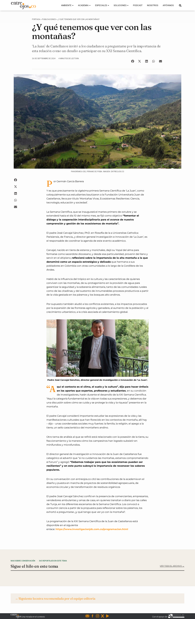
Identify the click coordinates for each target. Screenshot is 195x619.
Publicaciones (49, 19)
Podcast (137, 5)
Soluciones (120, 5)
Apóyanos (168, 5)
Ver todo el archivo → (172, 566)
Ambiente (66, 5)
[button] (133, 61)
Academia (83, 5)
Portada (36, 19)
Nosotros (152, 5)
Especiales (101, 5)
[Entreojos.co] (23, 5)
